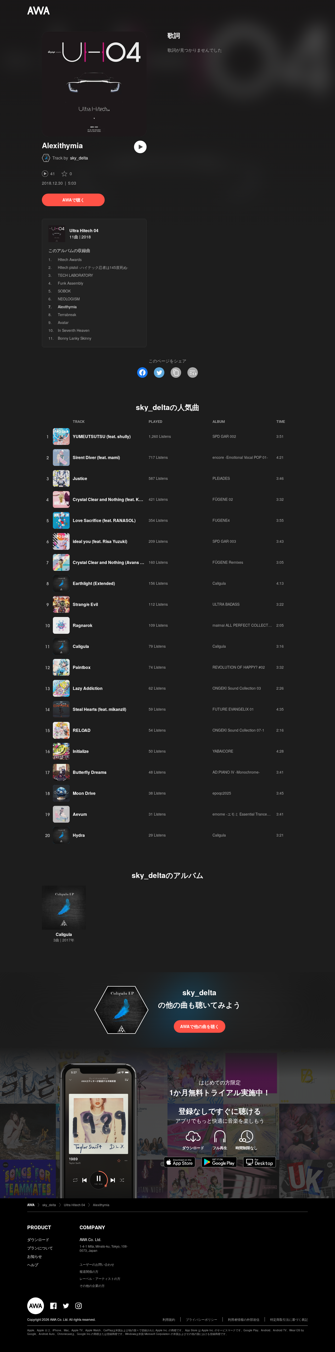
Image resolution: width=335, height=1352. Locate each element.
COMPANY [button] (92, 1227)
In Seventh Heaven (74, 330)
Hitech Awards (70, 259)
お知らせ (34, 1256)
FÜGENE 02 (223, 499)
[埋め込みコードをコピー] (192, 372)
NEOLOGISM (69, 298)
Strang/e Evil (85, 604)
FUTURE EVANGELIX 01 (233, 709)
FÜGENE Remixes (228, 562)
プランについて (40, 1247)
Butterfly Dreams (90, 772)
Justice (80, 478)
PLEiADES (221, 478)
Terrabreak (67, 314)
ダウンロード (38, 1239)
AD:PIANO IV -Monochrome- (236, 772)
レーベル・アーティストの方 (100, 1278)
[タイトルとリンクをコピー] (176, 372)
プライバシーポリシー (201, 1319)
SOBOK (64, 291)
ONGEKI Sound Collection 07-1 (238, 730)
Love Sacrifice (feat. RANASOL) (104, 520)
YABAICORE (223, 751)
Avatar (63, 322)
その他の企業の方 (92, 1285)
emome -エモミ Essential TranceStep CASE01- (252, 814)
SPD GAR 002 (224, 436)
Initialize (81, 751)
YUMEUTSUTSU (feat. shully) (102, 436)
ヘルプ (32, 1264)
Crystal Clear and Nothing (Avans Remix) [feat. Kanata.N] (129, 562)
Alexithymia (101, 1204)
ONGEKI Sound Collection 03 (237, 688)
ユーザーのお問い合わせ (97, 1264)
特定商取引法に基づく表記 (289, 1319)
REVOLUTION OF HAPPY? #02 (239, 667)
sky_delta (79, 158)
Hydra (79, 835)
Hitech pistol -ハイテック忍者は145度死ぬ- (93, 267)
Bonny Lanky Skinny (74, 338)
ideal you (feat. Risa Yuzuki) (100, 541)
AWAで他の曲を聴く (199, 1026)
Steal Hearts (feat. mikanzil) (99, 709)
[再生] (140, 147)
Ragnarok (82, 625)
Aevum (80, 814)
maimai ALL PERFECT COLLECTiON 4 (245, 625)
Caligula (219, 583)
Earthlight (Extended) (94, 583)
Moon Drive (84, 793)
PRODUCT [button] (39, 1227)
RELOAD (82, 730)
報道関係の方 (89, 1271)
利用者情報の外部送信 (243, 1319)
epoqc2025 (222, 793)
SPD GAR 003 (224, 541)
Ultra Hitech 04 (83, 230)
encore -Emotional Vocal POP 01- (240, 457)
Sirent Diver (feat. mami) (96, 457)
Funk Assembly (70, 283)
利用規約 (169, 1319)
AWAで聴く (73, 200)
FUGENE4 (221, 520)
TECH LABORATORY (75, 275)
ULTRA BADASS (226, 604)
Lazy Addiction (88, 688)
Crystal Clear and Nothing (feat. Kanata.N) (114, 499)
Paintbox (82, 667)
